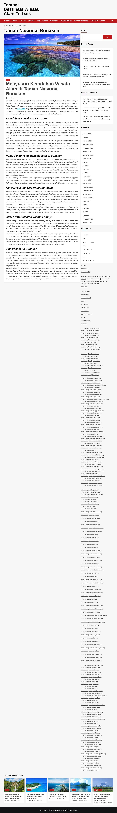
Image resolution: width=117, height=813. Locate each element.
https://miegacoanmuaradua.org (91, 612)
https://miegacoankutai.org (89, 450)
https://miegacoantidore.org (90, 541)
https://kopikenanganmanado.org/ (92, 494)
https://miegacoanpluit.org (89, 602)
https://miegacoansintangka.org (91, 394)
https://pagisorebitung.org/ (89, 333)
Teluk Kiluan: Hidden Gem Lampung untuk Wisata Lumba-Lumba (96, 60)
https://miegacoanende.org (89, 534)
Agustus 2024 (87, 201)
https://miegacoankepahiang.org (91, 749)
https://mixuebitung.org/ (89, 363)
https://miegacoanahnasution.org (91, 511)
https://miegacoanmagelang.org (91, 672)
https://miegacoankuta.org (89, 688)
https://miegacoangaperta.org (90, 651)
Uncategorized (87, 249)
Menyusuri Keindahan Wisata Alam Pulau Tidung (96, 67)
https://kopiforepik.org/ (88, 342)
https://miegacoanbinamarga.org (91, 560)
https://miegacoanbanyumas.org (91, 387)
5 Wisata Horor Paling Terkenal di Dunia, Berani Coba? (97, 101)
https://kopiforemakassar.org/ (90, 349)
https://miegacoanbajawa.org (90, 396)
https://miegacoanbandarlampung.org (93, 622)
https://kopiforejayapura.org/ (90, 361)
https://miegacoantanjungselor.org (92, 618)
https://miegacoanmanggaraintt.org (92, 411)
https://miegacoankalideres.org (91, 589)
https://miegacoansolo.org (89, 681)
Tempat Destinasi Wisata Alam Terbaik (21, 9)
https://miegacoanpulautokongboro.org (93, 385)
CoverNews (64, 810)
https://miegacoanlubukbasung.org (92, 609)
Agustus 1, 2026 (14, 800)
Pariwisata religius (88, 242)
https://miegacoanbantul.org (90, 763)
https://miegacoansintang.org (90, 524)
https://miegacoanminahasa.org (91, 631)
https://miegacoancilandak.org (90, 742)
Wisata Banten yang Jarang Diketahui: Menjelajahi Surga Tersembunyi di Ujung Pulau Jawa (97, 84)
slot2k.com (21, 109)
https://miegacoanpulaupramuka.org (92, 528)
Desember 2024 (88, 187)
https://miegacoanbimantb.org (90, 406)
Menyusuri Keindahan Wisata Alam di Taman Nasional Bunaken (38, 88)
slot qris (83, 265)
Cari (83, 30)
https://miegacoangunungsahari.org (92, 471)
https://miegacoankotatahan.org (91, 550)
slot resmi (84, 286)
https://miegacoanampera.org (90, 557)
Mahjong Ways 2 (66, 20)
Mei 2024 (86, 212)
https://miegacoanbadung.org (90, 417)
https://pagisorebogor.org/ (89, 490)
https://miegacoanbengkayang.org (92, 466)
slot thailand (85, 304)
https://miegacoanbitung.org (90, 746)
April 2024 (86, 215)
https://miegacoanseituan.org (90, 670)
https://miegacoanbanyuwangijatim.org (93, 753)
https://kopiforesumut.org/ (89, 358)
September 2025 (88, 155)
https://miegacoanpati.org (89, 761)
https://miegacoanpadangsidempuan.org (93, 695)
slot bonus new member (90, 116)
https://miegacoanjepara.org (90, 702)
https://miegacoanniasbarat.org (91, 413)
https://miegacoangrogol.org (90, 586)
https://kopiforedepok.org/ (89, 497)
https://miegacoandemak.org (90, 459)
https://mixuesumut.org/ (88, 508)
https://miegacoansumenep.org (91, 758)
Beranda (7, 20)
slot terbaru (85, 311)
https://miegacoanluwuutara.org (91, 424)
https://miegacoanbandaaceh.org (91, 735)
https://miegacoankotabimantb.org (92, 570)
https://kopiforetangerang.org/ (91, 368)
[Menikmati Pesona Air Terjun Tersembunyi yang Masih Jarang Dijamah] (14, 785)
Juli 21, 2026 (58, 798)
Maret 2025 (86, 176)
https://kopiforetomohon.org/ (90, 347)
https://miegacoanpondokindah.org (92, 583)
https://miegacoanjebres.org (90, 684)
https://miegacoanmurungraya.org (92, 403)
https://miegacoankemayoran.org (91, 567)
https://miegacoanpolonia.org (90, 667)
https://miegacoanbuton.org (90, 429)
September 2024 (88, 198)
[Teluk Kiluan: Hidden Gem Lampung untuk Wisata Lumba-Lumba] (36, 785)
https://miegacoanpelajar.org (90, 686)
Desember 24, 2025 (104, 802)
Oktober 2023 (87, 222)
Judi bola (22, 20)
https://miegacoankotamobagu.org (92, 401)
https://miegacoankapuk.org (90, 730)
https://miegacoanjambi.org (90, 625)
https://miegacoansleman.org (90, 638)
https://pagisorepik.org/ (88, 370)
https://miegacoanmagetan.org (91, 415)
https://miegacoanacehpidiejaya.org (92, 455)
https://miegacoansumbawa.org (91, 448)
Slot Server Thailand (98, 20)
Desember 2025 (88, 144)
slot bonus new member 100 (92, 99)
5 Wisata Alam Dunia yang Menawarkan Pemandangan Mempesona (97, 119)
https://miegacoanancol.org (89, 473)
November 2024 (88, 190)
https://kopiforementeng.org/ (90, 340)
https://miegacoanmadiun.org (90, 480)
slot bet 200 (85, 268)
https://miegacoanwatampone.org (91, 441)
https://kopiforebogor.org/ (89, 501)
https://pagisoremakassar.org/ (90, 372)
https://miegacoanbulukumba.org (91, 389)
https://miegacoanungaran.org (90, 707)
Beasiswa (31, 20)
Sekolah (45, 20)
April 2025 (86, 173)
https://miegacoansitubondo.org (91, 751)
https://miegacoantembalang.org (91, 657)
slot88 (83, 317)
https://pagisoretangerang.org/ (91, 492)
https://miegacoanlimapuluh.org (91, 464)
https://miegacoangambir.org (90, 737)
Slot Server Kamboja (81, 20)
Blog (38, 20)
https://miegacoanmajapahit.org (91, 660)
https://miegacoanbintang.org (90, 392)
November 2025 (88, 148)
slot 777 (83, 301)
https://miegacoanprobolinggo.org (92, 712)
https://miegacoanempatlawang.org (92, 436)
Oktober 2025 (87, 151)
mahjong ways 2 (86, 291)
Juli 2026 (85, 137)
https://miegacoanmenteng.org (91, 596)
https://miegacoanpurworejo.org (91, 445)
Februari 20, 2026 (82, 800)
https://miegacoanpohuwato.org (91, 383)
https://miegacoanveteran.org (90, 679)
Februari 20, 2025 (17, 98)
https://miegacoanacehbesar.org (91, 422)
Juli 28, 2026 (36, 800)
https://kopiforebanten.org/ (90, 354)
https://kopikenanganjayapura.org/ (92, 365)
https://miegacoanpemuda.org (90, 518)
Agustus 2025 (87, 158)
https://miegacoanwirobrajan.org (91, 654)
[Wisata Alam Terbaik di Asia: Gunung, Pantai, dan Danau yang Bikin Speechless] (80, 785)
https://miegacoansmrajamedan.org (92, 485)
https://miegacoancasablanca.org (91, 740)
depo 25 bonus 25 (86, 314)
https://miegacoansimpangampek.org (93, 438)
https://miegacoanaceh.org (89, 544)
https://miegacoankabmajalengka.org (93, 719)
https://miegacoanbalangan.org (91, 765)
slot (84, 246)
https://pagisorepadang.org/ (90, 335)
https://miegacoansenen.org (90, 563)
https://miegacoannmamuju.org (91, 408)
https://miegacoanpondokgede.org (92, 592)
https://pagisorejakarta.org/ (90, 375)
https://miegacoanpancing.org (90, 770)
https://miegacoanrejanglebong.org (92, 431)
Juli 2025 (85, 162)
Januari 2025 (87, 183)
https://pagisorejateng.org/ (89, 337)
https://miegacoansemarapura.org (91, 714)
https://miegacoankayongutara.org (92, 380)
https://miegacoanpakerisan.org (91, 478)
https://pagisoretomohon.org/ (90, 330)
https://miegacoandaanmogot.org (91, 726)
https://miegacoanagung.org (90, 537)
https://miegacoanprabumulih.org (91, 531)
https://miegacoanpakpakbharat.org (92, 457)
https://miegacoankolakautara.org (92, 605)
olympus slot (85, 307)
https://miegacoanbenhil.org (90, 573)
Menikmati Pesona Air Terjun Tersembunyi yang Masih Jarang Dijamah (96, 52)
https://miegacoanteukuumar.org (91, 768)
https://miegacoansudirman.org (91, 728)
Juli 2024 (85, 205)
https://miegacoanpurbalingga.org (92, 691)
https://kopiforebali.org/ (89, 499)
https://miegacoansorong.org (90, 628)
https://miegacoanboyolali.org (90, 698)
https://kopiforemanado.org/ (90, 504)
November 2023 (88, 219)
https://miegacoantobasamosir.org (92, 427)
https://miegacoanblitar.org (89, 709)
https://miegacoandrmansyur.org (91, 483)
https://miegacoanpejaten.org (90, 733)
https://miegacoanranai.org (89, 547)
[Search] (112, 20)
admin (9, 98)
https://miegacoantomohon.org (91, 744)
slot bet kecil (85, 294)
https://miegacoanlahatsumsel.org (91, 756)
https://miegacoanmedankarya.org (92, 665)
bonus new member (89, 108)
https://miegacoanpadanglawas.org (92, 693)
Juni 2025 (86, 166)
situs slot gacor (86, 320)
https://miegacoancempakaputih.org (92, 469)
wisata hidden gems (89, 260)
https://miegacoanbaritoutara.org (91, 443)
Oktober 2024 (87, 194)
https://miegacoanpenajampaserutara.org (94, 615)
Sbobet (14, 20)
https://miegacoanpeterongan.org (91, 674)
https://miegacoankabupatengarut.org (93, 705)
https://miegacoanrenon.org (90, 521)
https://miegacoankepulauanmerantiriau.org (95, 399)
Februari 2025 (87, 180)
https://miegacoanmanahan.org (91, 378)
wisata (8, 80)
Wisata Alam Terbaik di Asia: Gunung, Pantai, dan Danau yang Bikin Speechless (97, 75)
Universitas (54, 20)
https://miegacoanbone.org (89, 721)
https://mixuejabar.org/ (88, 506)
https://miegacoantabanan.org (90, 420)
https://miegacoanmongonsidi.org (91, 644)
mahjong (84, 324)
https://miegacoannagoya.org (90, 641)
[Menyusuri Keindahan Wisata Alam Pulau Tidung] (58, 785)
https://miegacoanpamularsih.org (91, 677)
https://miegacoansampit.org (90, 700)
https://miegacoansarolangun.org (91, 462)
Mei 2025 (86, 169)
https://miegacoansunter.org (90, 723)
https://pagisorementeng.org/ (90, 328)
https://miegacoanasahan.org (90, 434)
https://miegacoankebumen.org (91, 716)
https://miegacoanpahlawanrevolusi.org (93, 476)
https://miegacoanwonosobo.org (91, 554)
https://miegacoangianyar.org (90, 634)
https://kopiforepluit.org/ (89, 344)
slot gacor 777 (85, 272)
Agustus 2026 (87, 134)
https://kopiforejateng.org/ (89, 356)
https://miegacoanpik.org (89, 599)
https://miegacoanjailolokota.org (91, 452)
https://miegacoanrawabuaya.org (91, 579)
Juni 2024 (86, 208)
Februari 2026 (87, 141)
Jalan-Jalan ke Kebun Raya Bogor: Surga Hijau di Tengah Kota (97, 110)
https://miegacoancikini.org (89, 576)
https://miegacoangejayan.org (90, 515)
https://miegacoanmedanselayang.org (93, 648)
